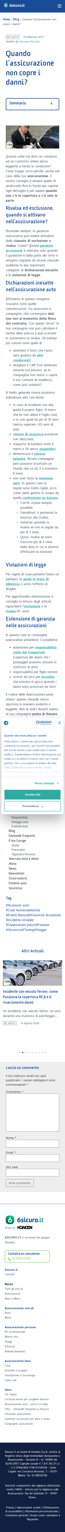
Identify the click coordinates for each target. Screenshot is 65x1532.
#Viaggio (40, 930)
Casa (8, 1366)
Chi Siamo (11, 1394)
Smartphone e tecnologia (20, 1375)
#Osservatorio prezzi (21, 925)
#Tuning (28, 930)
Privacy (10, 1508)
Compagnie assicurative (19, 1424)
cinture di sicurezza (28, 434)
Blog (16, 19)
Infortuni (10, 1347)
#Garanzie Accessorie (45, 915)
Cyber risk (10, 1380)
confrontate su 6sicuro (40, 498)
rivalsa (11, 611)
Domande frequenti (22, 836)
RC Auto (12, 37)
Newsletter (17, 874)
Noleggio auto (20, 822)
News (13, 869)
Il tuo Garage (17, 841)
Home (6, 19)
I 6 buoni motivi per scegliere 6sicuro (27, 1399)
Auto (8, 1313)
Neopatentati (20, 818)
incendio (48, 677)
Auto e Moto (13, 1299)
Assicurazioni (12, 1294)
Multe (15, 846)
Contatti (10, 1274)
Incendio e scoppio (16, 1370)
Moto (12, 864)
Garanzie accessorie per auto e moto (27, 1419)
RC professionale (15, 1332)
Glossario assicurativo (18, 1414)
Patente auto (18, 884)
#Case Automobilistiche (23, 910)
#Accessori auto (17, 905)
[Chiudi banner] (59, 722)
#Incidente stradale (20, 920)
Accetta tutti (32, 794)
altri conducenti (28, 358)
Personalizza (30, 806)
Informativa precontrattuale (41, 1511)
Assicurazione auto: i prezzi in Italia (26, 1404)
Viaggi (8, 1342)
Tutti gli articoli (14, 1289)
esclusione (32, 606)
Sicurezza (15, 888)
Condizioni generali (16, 1515)
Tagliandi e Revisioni (23, 854)
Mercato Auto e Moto (24, 859)
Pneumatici (18, 850)
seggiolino (47, 449)
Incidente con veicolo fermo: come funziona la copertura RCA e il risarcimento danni (30, 997)
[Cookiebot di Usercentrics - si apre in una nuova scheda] (38, 723)
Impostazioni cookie (29, 1508)
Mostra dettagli (44, 783)
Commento (14, 1091)
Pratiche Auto (20, 827)
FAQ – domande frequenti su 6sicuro (27, 1409)
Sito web (12, 1167)
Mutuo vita (11, 1337)
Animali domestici (15, 1351)
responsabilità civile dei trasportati (35, 650)
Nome (11, 1137)
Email (11, 1152)
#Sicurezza (14, 930)
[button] (5, 1004)
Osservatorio (18, 879)
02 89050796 (39, 1475)
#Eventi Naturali (17, 915)
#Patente (42, 925)
